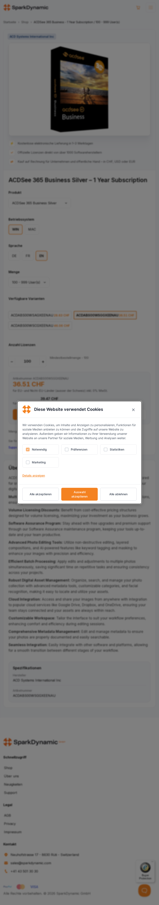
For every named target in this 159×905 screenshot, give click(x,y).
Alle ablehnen (118, 494)
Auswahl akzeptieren (79, 494)
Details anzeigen (33, 475)
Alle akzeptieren (41, 494)
